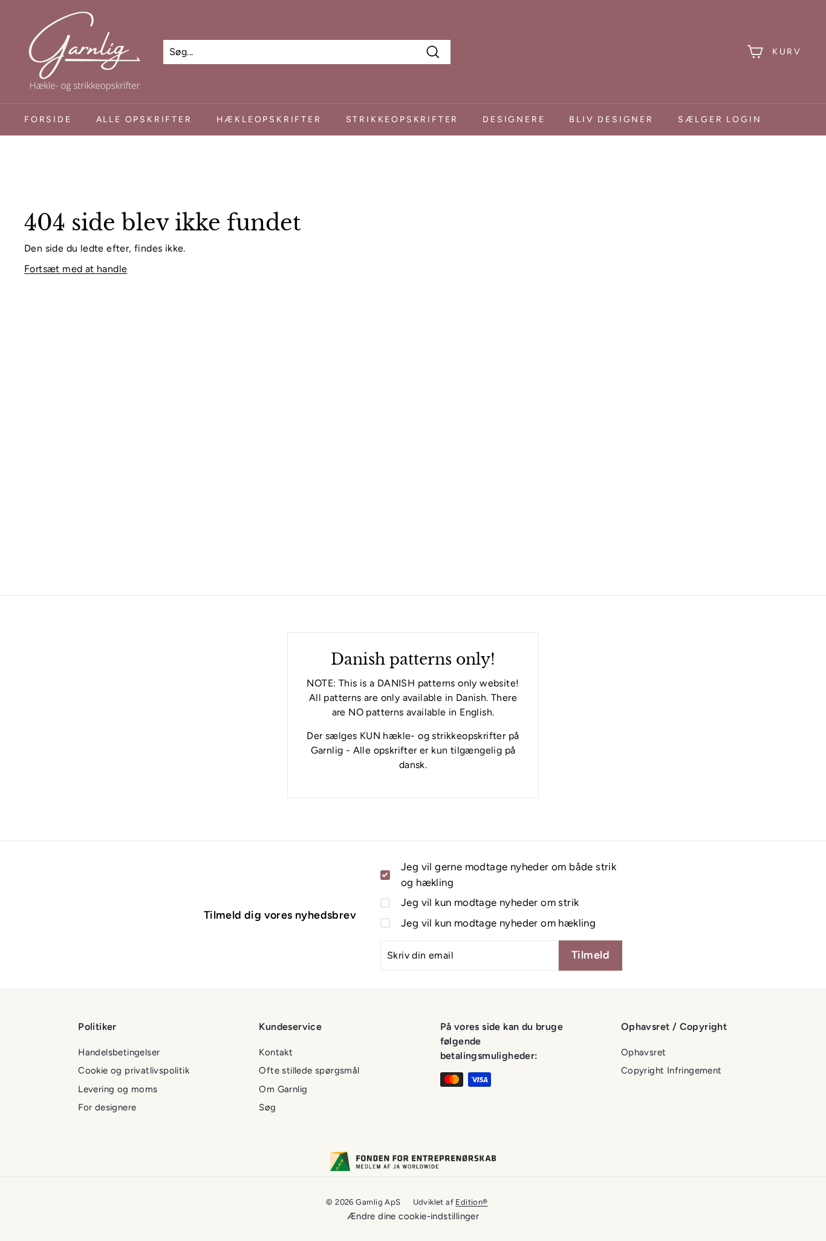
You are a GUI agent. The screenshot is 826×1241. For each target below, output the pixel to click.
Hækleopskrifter (269, 119)
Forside (48, 119)
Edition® (471, 1202)
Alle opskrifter (144, 119)
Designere (514, 119)
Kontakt (276, 1052)
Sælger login (720, 119)
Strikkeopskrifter (402, 119)
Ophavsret (643, 1052)
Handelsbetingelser (119, 1052)
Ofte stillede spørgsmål (309, 1070)
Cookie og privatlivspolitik (133, 1070)
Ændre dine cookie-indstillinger (413, 1216)
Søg (267, 1107)
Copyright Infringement (671, 1070)
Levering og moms (117, 1089)
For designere (107, 1107)
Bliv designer (611, 119)
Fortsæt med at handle (75, 269)
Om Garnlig (283, 1089)
